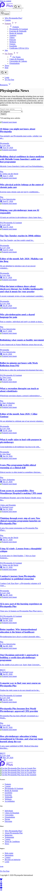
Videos (12, 38)
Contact (7, 857)
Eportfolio (13, 46)
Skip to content (5, 1)
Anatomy (12, 35)
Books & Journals (16, 33)
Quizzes (12, 44)
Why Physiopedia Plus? (13, 18)
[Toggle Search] (17, 7)
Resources (4, 85)
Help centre (9, 853)
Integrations (9, 855)
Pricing (7, 819)
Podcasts (12, 40)
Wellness (12, 42)
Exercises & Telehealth (17, 31)
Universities (9, 815)
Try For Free (9, 80)
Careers (7, 839)
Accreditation (10, 801)
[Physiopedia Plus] (6, 7)
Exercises (8, 795)
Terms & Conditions (12, 842)
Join (6, 50)
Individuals (9, 811)
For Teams (9, 54)
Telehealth (8, 797)
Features (8, 24)
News (7, 65)
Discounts (8, 821)
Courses (8, 20)
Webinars (8, 799)
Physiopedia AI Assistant (18, 29)
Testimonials (9, 837)
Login (7, 77)
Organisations (14, 63)
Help (6, 68)
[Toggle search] (4, 73)
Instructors (8, 835)
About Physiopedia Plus (14, 833)
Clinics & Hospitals (16, 59)
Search (6, 14)
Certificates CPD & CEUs (19, 48)
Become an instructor (12, 860)
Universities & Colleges (18, 61)
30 (5, 760)
